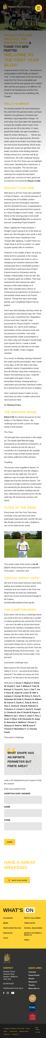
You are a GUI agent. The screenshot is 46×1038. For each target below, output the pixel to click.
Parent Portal (33, 975)
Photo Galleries (32, 918)
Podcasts (8, 933)
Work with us (33, 988)
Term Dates (29, 923)
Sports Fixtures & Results (33, 934)
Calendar (8, 918)
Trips (26, 940)
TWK (38, 1032)
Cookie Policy (13, 1031)
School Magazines (33, 928)
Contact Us (15, 1034)
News (5, 923)
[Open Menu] (38, 7)
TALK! (5, 938)
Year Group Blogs (12, 928)
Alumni (31, 978)
